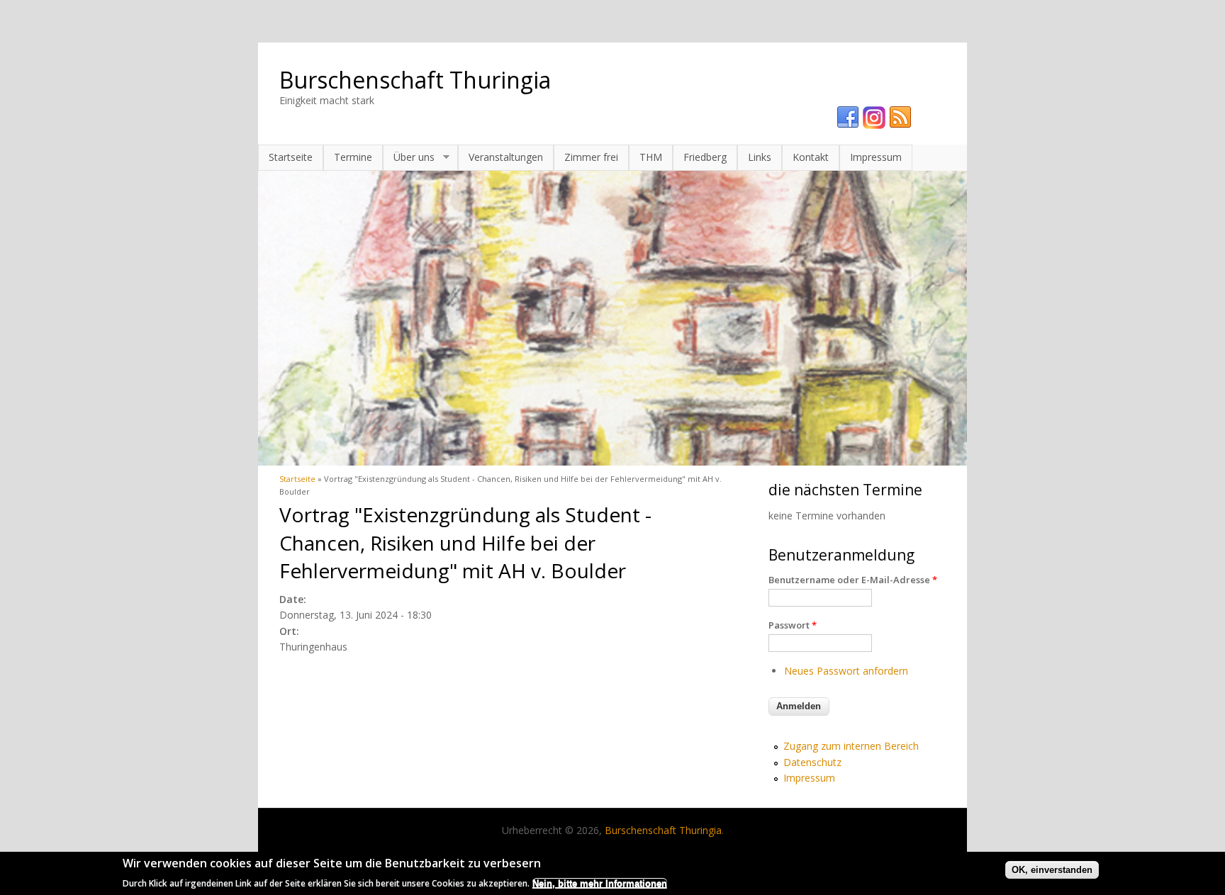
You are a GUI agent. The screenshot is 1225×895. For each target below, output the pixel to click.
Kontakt (811, 157)
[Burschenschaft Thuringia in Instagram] (874, 117)
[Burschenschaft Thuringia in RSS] (900, 117)
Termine (353, 157)
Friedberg (705, 157)
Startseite (291, 157)
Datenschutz (812, 762)
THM (650, 157)
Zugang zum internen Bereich (851, 746)
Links (759, 157)
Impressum (876, 157)
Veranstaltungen (506, 157)
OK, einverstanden (1052, 870)
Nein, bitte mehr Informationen (599, 882)
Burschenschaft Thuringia (415, 79)
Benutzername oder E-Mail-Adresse (852, 579)
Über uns (409, 157)
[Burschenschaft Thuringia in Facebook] (848, 117)
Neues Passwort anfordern (846, 670)
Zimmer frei (591, 157)
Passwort (792, 625)
